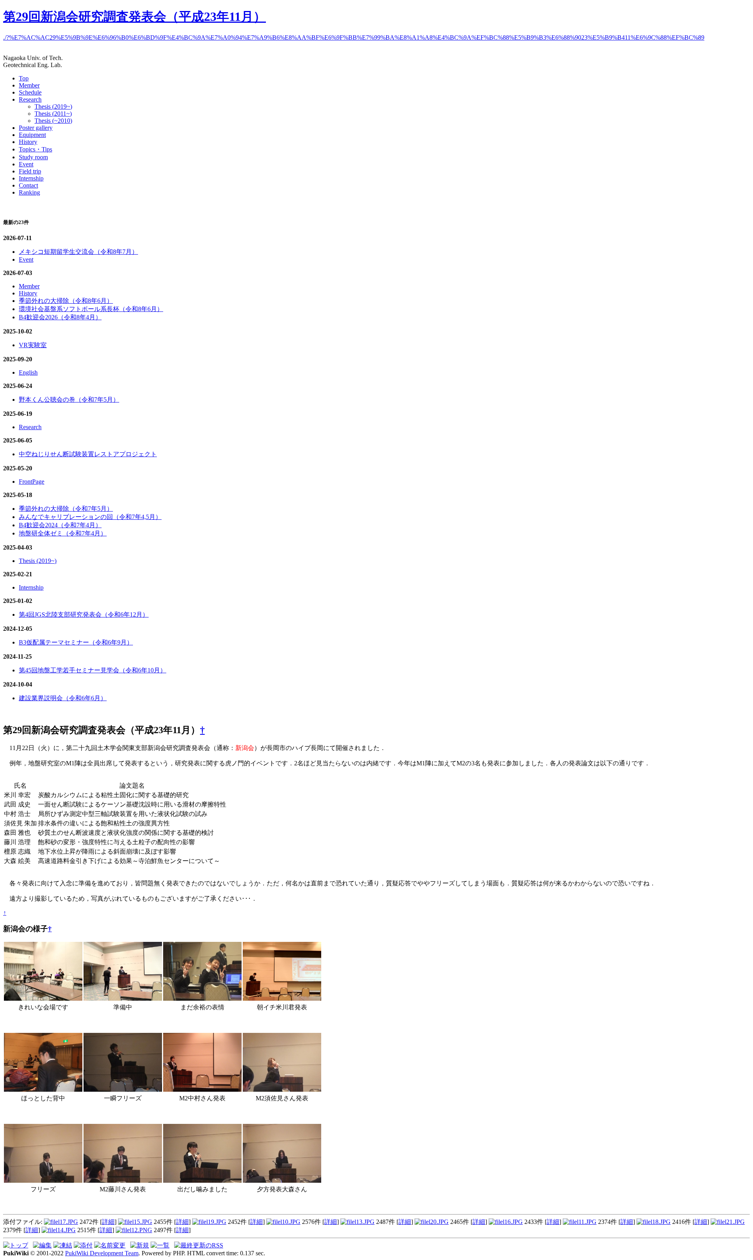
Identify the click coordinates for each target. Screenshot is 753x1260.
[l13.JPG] (282, 998)
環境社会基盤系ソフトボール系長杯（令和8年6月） (91, 309)
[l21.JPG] (43, 1089)
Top (24, 78)
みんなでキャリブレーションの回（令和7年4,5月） (90, 516)
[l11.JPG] (123, 998)
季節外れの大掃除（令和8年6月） (66, 300)
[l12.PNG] (202, 1089)
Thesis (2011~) (53, 113)
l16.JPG (513, 1221)
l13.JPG (365, 1221)
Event (26, 164)
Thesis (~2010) (53, 120)
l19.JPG (216, 1221)
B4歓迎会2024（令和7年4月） (60, 525)
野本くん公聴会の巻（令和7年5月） (69, 399)
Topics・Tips (35, 149)
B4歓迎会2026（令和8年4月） (60, 317)
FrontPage (31, 481)
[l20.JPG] (282, 1180)
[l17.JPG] (43, 1180)
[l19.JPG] (202, 1180)
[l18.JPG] (123, 1180)
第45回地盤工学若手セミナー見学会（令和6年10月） (92, 670)
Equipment (32, 134)
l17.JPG (68, 1221)
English (28, 372)
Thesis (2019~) (53, 106)
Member (29, 85)
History (28, 141)
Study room (33, 157)
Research (30, 99)
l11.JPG (587, 1221)
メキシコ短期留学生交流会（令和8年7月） (78, 251)
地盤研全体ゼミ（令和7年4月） (63, 533)
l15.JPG (142, 1221)
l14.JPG (66, 1230)
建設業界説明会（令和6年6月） (63, 698)
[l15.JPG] (282, 1089)
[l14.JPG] (202, 998)
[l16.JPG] (123, 1089)
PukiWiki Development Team (101, 1253)
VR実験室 (33, 345)
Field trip (30, 171)
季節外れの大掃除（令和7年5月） (66, 508)
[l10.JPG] (43, 998)
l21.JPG (735, 1221)
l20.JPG (439, 1221)
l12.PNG (141, 1230)
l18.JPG (661, 1221)
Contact (28, 185)
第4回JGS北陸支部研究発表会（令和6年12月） (84, 614)
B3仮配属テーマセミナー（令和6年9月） (76, 642)
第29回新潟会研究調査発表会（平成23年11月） (134, 16)
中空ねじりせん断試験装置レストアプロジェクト (88, 454)
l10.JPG (290, 1221)
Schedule (30, 92)
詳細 (108, 1221)
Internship (31, 178)
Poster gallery (36, 127)
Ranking (29, 192)
